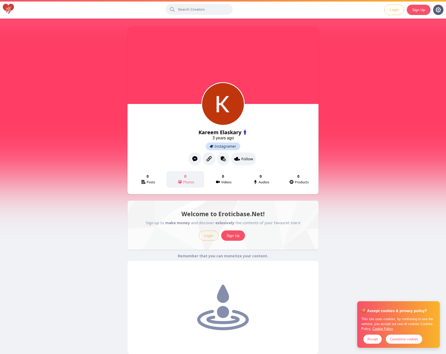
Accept (372, 339)
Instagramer (225, 146)
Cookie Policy (382, 329)
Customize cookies (404, 339)
